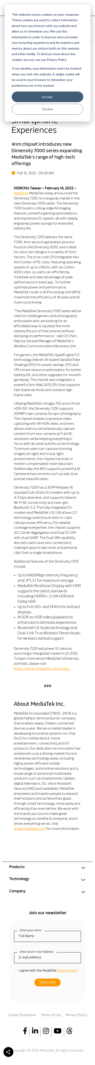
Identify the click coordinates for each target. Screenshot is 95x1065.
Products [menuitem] (17, 867)
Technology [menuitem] (19, 879)
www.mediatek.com (29, 829)
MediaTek (21, 193)
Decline (47, 109)
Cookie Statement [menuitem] (22, 1015)
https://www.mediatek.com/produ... (42, 669)
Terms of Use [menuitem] (51, 1015)
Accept (47, 97)
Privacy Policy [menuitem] (76, 1015)
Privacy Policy (67, 971)
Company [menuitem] (17, 891)
